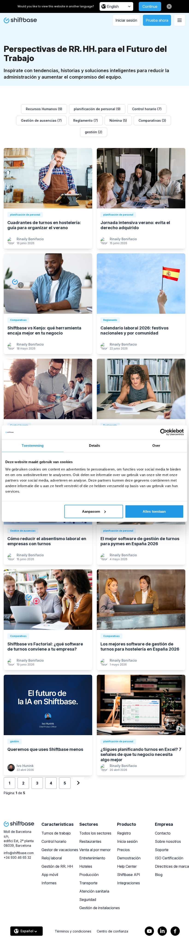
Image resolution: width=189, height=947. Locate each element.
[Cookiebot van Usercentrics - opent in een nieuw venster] (163, 432)
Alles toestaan (154, 511)
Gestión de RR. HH (57, 866)
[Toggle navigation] (179, 20)
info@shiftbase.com (19, 853)
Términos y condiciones (73, 931)
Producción (89, 874)
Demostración (129, 858)
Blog (158, 874)
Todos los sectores (95, 833)
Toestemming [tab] (33, 445)
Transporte (88, 883)
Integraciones (128, 883)
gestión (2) (93, 132)
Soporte (161, 849)
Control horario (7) (147, 109)
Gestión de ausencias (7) (41, 120)
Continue (149, 6)
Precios (123, 849)
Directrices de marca (172, 866)
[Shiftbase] (20, 20)
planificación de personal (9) (97, 109)
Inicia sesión (127, 841)
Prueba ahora (157, 20)
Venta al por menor (95, 849)
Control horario (53, 841)
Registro (124, 833)
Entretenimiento (92, 858)
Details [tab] (94, 445)
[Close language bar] (169, 6)
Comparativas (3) (152, 120)
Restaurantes (90, 841)
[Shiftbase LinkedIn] (162, 931)
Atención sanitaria (94, 891)
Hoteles (85, 866)
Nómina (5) (118, 120)
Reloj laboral (51, 858)
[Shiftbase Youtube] (149, 931)
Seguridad (87, 899)
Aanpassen (91, 511)
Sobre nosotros (168, 841)
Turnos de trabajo (56, 833)
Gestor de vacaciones (59, 849)
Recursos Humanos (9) (44, 109)
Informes (48, 883)
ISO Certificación (169, 858)
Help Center (127, 866)
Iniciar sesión (126, 20)
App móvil (49, 874)
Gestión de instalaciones (99, 908)
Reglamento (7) (85, 120)
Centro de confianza (112, 931)
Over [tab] (156, 445)
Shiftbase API (128, 874)
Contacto (163, 833)
